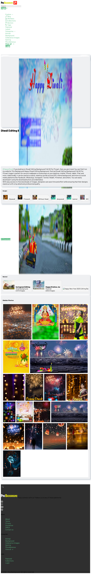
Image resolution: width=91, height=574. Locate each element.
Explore (8, 14)
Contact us (9, 530)
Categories (9, 31)
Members (10, 18)
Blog (9, 16)
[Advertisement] (45, 149)
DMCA (7, 527)
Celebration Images (12, 37)
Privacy (8, 523)
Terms (7, 521)
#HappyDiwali (8, 169)
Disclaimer (9, 525)
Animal (7, 33)
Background (9, 35)
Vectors (10, 23)
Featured (8, 27)
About (7, 519)
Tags (9, 25)
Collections (11, 21)
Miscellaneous (10, 42)
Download (6, 239)
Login (7, 563)
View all (8, 549)
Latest (7, 29)
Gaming (8, 40)
